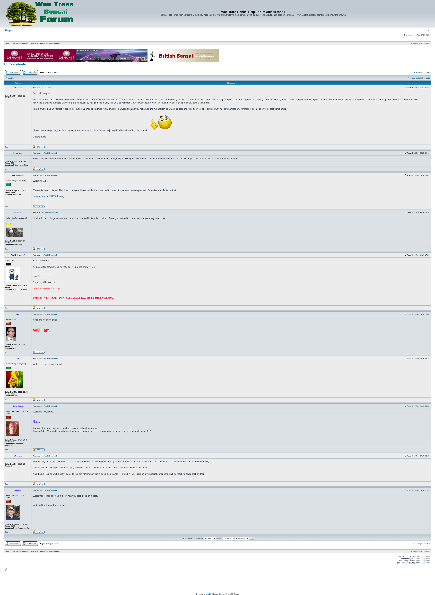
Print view (10, 78)
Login (9, 31)
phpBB (209, 594)
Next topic (425, 78)
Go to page (417, 72)
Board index (10, 43)
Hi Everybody (15, 64)
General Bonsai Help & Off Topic (30, 43)
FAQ (428, 31)
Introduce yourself (53, 43)
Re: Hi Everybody (51, 153)
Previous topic (414, 78)
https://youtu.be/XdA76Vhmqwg (48, 196)
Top (6, 147)
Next (428, 72)
